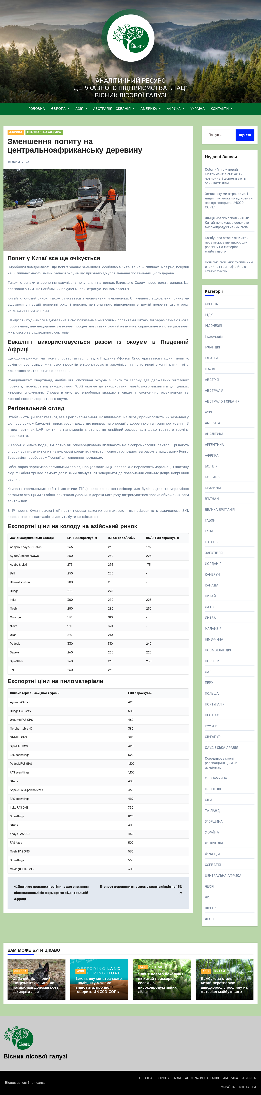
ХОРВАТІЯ (213, 865)
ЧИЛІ (208, 897)
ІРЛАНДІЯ (212, 347)
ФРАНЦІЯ (212, 854)
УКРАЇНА (197, 109)
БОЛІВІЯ (211, 466)
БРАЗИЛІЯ (213, 488)
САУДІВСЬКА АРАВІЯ (221, 748)
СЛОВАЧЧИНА (216, 778)
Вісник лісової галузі (35, 1057)
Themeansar (37, 1083)
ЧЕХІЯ (209, 886)
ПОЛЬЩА (212, 694)
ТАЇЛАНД (212, 811)
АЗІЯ (80, 109)
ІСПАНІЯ (211, 358)
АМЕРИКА (149, 109)
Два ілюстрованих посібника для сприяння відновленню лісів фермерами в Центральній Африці (51, 893)
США (209, 800)
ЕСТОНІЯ (212, 542)
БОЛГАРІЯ (213, 477)
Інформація (214, 336)
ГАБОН (210, 520)
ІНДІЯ (209, 315)
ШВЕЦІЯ (211, 908)
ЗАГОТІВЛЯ (214, 553)
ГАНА (209, 531)
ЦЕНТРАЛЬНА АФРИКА (44, 132)
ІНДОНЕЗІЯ (213, 326)
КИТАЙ (210, 596)
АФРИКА (174, 109)
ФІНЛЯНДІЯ (214, 843)
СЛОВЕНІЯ (213, 789)
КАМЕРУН (212, 574)
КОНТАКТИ (220, 109)
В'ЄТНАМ (212, 499)
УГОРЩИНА (214, 821)
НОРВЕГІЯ (212, 661)
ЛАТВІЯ (211, 607)
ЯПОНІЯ (211, 919)
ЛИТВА (210, 618)
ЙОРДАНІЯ (213, 564)
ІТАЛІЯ (210, 369)
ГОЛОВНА (37, 109)
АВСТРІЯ (212, 380)
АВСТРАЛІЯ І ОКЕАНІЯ (112, 109)
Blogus (10, 1083)
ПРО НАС (212, 715)
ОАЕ (208, 672)
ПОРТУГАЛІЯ (215, 704)
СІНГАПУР (213, 737)
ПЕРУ (209, 683)
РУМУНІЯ (211, 726)
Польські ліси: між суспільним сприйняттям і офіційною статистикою (229, 266)
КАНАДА (212, 585)
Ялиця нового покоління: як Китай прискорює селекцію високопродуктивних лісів (227, 222)
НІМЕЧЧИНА (214, 639)
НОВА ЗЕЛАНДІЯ (218, 650)
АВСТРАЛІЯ (214, 391)
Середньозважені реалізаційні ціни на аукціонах (221, 763)
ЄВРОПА (59, 109)
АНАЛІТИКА (214, 434)
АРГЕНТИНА (214, 445)
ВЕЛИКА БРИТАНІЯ (220, 510)
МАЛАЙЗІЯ (213, 629)
